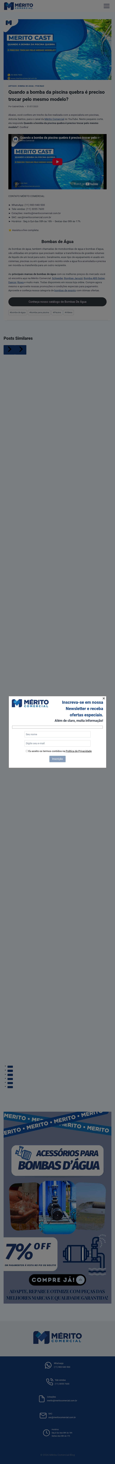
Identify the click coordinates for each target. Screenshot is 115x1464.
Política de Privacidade (79, 751)
